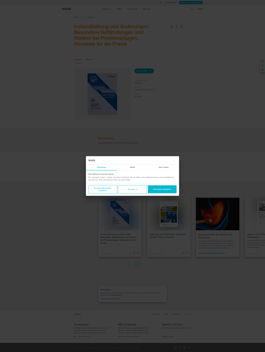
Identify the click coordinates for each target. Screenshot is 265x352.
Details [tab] (132, 167)
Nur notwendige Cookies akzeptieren (102, 189)
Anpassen (131, 189)
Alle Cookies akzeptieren (162, 189)
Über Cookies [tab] (164, 167)
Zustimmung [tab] (101, 167)
